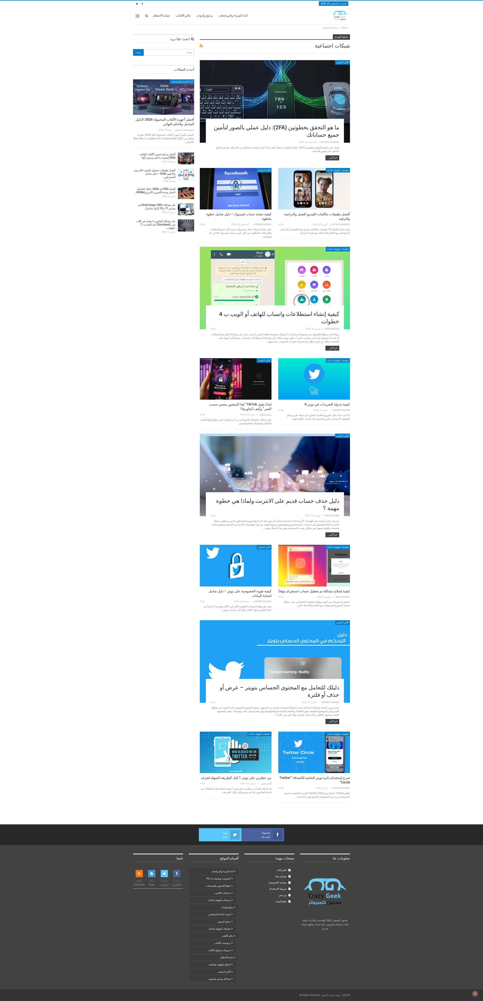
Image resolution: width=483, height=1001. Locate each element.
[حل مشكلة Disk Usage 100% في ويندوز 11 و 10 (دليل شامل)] (186, 209)
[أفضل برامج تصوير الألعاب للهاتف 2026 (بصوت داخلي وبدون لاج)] (186, 159)
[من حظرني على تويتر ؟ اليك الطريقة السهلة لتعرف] (235, 752)
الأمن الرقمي (342, 62)
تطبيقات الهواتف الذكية (338, 170)
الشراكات (282, 870)
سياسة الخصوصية (277, 882)
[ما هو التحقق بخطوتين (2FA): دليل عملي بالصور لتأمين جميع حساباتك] (275, 101)
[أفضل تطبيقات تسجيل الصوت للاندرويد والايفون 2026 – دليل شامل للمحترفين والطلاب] (186, 175)
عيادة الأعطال (161, 15)
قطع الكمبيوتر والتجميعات (218, 885)
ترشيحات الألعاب (222, 943)
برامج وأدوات (205, 15)
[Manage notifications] (475, 994)
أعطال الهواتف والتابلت (219, 964)
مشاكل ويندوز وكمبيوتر (219, 979)
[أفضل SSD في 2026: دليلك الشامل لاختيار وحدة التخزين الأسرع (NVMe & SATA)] (186, 193)
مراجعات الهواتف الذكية (219, 900)
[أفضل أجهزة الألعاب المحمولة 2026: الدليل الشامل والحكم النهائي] (163, 97)
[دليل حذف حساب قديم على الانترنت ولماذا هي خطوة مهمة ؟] (275, 475)
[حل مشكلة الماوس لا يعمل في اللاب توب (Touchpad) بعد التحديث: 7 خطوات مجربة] (186, 225)
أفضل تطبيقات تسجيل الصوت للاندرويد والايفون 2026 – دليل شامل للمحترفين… (154, 174)
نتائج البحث (281, 901)
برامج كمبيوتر (224, 921)
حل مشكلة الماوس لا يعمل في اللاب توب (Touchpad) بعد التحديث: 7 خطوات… (155, 224)
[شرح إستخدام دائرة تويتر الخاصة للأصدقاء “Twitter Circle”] (314, 752)
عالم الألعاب (183, 15)
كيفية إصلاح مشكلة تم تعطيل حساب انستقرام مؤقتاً (314, 591)
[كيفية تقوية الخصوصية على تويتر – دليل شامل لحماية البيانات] (235, 565)
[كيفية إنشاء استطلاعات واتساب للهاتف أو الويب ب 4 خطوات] (275, 288)
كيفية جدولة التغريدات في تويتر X (327, 404)
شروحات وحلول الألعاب (219, 950)
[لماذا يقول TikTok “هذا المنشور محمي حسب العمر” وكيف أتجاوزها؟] (235, 379)
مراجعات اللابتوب (222, 893)
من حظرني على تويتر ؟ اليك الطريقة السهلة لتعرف (236, 778)
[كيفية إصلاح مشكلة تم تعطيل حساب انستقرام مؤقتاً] (314, 565)
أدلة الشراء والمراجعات (233, 15)
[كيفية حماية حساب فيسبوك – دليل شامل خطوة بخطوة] (235, 188)
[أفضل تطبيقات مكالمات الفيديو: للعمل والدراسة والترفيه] (314, 188)
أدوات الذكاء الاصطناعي (219, 914)
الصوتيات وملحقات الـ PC (218, 878)
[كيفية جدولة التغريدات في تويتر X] (314, 379)
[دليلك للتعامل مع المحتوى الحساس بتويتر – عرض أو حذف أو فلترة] (275, 661)
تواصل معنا (281, 876)
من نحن (283, 895)
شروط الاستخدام (278, 888)
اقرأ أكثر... (332, 157)
